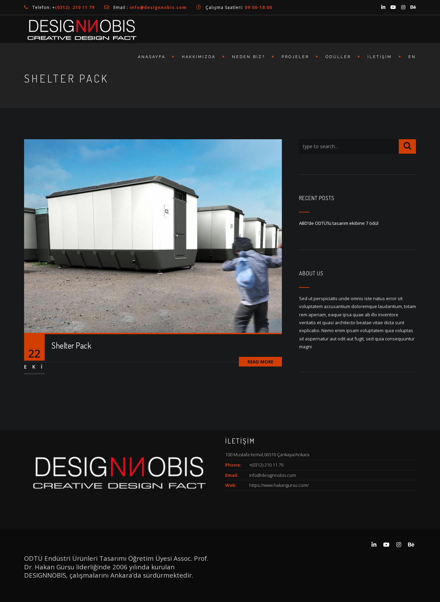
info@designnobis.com (272, 475)
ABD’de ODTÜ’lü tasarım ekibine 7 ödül (338, 223)
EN (412, 57)
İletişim (379, 57)
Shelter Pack (71, 345)
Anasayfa (151, 57)
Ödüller (338, 57)
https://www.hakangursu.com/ (279, 485)
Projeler (295, 57)
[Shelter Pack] (153, 235)
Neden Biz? (248, 57)
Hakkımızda (199, 57)
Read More (260, 362)
